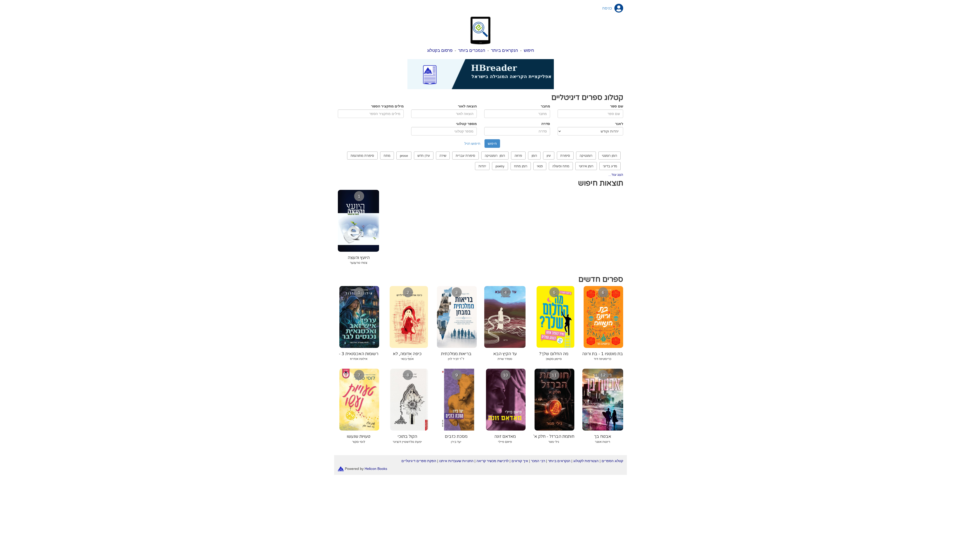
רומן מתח (520, 166)
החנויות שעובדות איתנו (456, 461)
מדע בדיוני (610, 166)
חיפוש (529, 50)
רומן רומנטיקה (495, 156)
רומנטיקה (586, 156)
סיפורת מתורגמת (362, 156)
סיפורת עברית (465, 156)
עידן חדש (423, 156)
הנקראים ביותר (504, 50)
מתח (387, 156)
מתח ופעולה (560, 166)
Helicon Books (376, 468)
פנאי (540, 166)
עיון (549, 156)
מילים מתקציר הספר (387, 106)
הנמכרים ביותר (471, 50)
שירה (442, 156)
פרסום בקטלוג (439, 50)
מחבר (545, 106)
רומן (534, 156)
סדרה (545, 124)
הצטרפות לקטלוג (586, 461)
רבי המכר (538, 461)
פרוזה (518, 156)
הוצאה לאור (467, 106)
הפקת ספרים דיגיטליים (418, 461)
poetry (500, 166)
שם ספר (616, 106)
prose (404, 156)
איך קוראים (520, 461)
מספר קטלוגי (466, 124)
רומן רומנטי (609, 156)
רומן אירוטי (586, 166)
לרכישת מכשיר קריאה (492, 461)
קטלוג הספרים (612, 461)
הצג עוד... (615, 175)
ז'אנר (619, 124)
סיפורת (565, 156)
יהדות (482, 166)
